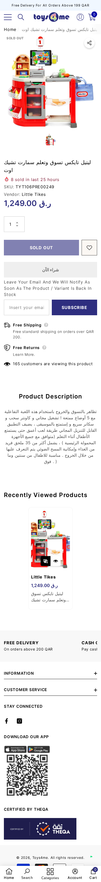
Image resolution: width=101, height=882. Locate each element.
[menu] (8, 17)
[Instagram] (19, 721)
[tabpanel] (50, 558)
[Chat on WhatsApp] (94, 851)
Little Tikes (34, 194)
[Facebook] (6, 721)
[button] (21, 17)
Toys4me (40, 857)
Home (10, 29)
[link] (9, 873)
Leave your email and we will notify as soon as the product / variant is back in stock (48, 288)
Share (89, 43)
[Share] (89, 43)
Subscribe (74, 307)
